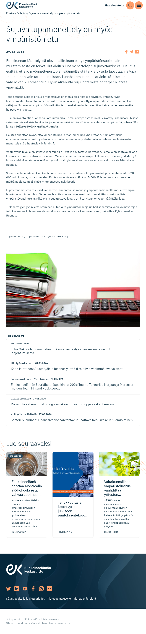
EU (12, 343)
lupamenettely (35, 236)
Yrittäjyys (41, 379)
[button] (130, 5)
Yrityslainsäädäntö (23, 414)
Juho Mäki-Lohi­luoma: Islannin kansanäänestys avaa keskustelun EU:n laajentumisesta (61, 351)
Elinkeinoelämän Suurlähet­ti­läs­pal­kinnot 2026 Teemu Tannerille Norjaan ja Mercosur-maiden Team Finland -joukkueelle (73, 387)
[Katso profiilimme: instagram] (41, 589)
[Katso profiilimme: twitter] (8, 589)
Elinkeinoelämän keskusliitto (22, 5)
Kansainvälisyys (21, 379)
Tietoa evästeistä (85, 598)
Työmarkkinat (24, 363)
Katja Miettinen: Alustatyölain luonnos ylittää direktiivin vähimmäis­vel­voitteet (66, 369)
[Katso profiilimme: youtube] (25, 589)
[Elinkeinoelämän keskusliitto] (28, 569)
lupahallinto (14, 236)
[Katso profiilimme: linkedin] (17, 589)
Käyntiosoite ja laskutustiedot (25, 598)
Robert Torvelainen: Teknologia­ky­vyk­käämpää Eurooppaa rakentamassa (63, 404)
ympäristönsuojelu (60, 236)
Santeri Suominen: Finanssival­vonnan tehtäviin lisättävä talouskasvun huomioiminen (72, 420)
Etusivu (10, 13)
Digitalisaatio (21, 398)
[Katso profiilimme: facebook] (33, 589)
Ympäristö (15, 455)
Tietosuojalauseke (59, 598)
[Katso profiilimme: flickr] (49, 589)
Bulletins (22, 13)
